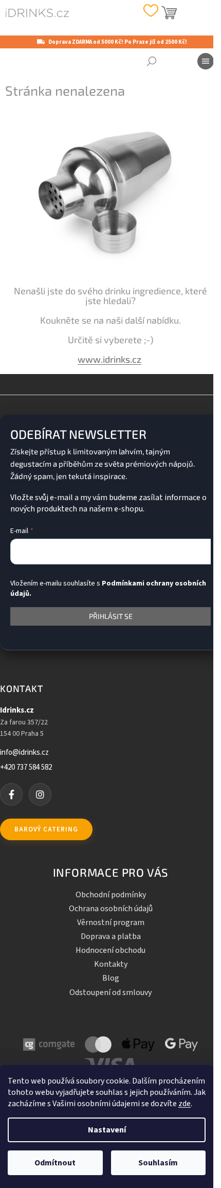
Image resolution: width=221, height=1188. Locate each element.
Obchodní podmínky (111, 894)
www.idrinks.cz (109, 359)
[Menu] (205, 61)
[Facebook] (11, 794)
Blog (110, 978)
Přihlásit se (111, 616)
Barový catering (46, 829)
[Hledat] (151, 61)
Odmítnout (55, 1162)
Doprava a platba (111, 936)
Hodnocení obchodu (110, 950)
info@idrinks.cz (24, 753)
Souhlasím (158, 1162)
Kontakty (110, 964)
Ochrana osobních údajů (111, 908)
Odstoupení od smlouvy (110, 992)
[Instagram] (40, 794)
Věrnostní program (110, 922)
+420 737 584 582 (26, 768)
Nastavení (107, 1130)
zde (184, 1103)
